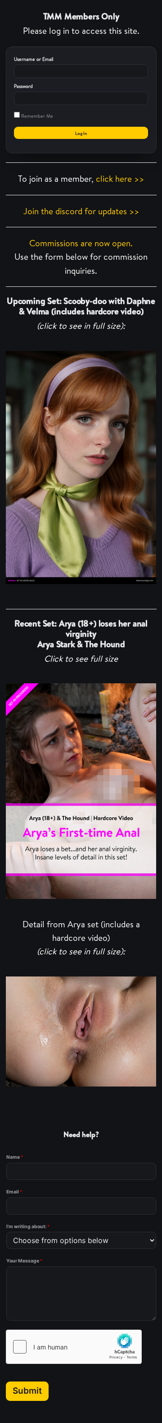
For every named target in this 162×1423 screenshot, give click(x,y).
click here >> (120, 178)
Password (23, 86)
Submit (27, 1391)
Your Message (24, 1261)
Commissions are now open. (81, 243)
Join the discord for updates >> (81, 211)
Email (14, 1192)
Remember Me (36, 116)
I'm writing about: (28, 1227)
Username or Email (34, 59)
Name (14, 1157)
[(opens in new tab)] (81, 467)
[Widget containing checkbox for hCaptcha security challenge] (74, 1347)
